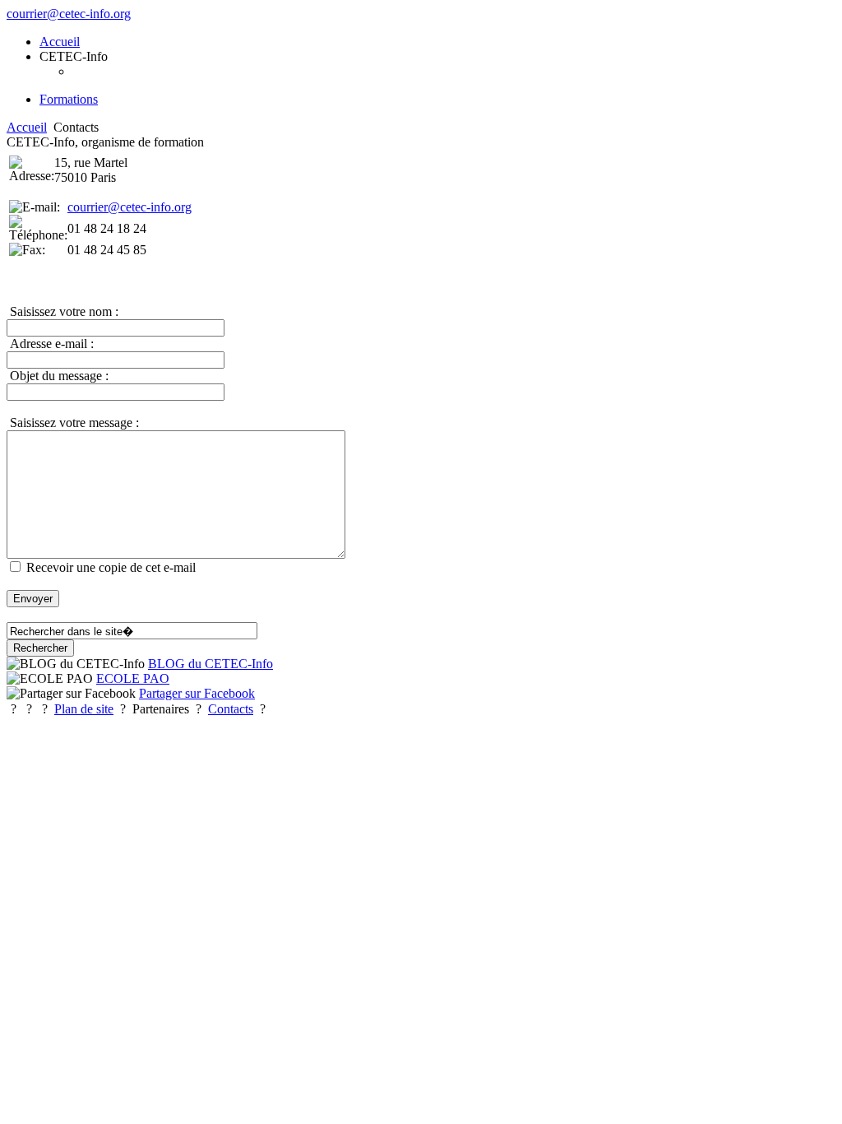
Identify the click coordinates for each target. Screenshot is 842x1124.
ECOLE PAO (132, 678)
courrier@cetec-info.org (69, 14)
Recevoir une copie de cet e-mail (112, 567)
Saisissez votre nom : (62, 311)
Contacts (230, 709)
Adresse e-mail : (50, 344)
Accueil (27, 127)
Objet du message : (58, 376)
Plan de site (83, 709)
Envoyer (33, 598)
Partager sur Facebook (197, 693)
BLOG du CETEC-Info (210, 664)
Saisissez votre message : (73, 423)
